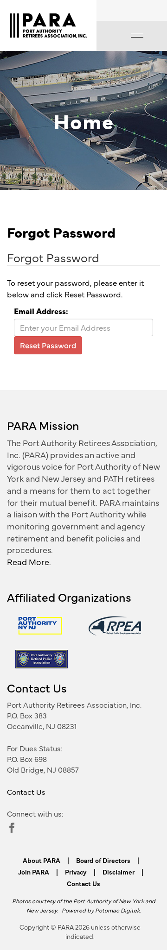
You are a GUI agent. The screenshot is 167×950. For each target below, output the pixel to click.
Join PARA (33, 871)
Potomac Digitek (117, 910)
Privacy (76, 871)
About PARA (41, 860)
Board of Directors (103, 860)
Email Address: (41, 310)
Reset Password (48, 345)
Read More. (29, 561)
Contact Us (26, 791)
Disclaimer (119, 871)
